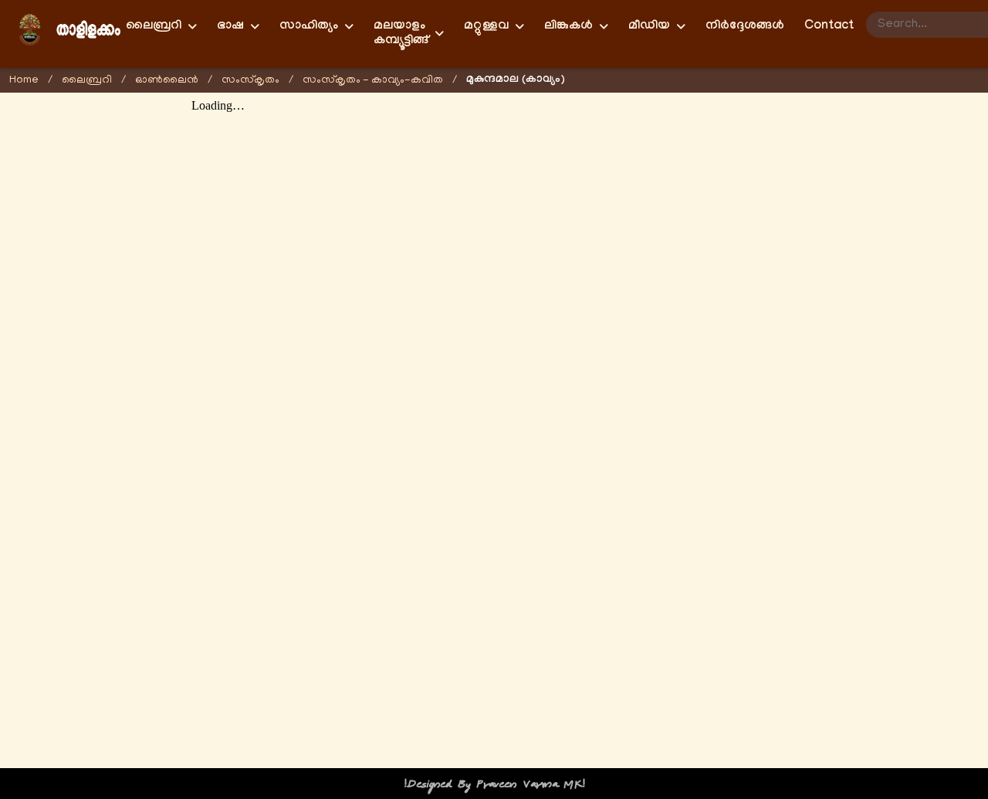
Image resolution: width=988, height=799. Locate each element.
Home (24, 80)
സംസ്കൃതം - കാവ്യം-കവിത (373, 80)
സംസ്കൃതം (250, 80)
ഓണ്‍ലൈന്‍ (166, 80)
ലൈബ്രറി (87, 80)
